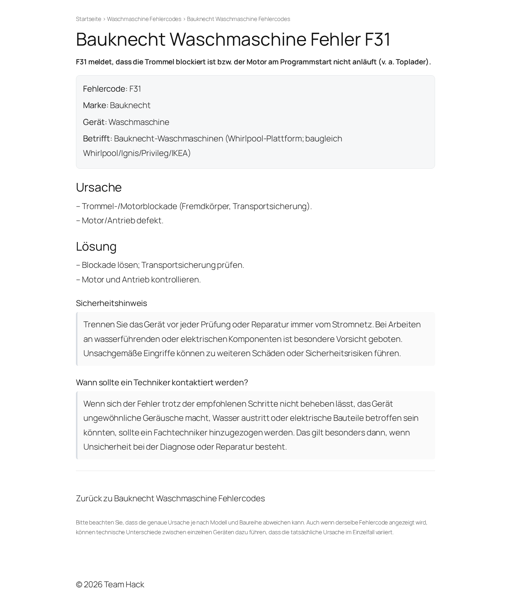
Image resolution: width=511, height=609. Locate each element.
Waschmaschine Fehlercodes (144, 19)
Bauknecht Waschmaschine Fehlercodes (238, 19)
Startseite (88, 19)
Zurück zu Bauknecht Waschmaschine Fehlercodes (170, 498)
